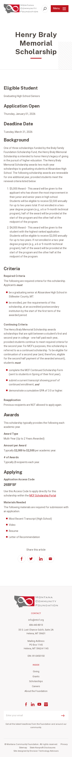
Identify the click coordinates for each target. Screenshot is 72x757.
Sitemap (23, 747)
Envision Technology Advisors (44, 751)
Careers (36, 686)
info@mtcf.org (36, 620)
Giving (36, 671)
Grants (36, 676)
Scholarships (36, 681)
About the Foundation (36, 691)
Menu (56, 8)
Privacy (64, 744)
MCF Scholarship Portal (42, 496)
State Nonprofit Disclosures (42, 747)
